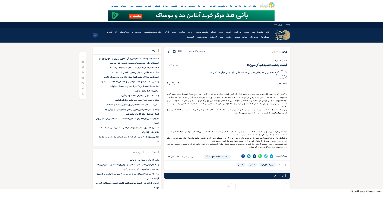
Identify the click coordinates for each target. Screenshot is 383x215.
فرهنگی (123, 6)
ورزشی (183, 6)
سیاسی (192, 6)
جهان (131, 6)
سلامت (139, 6)
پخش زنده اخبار (249, 6)
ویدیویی (114, 6)
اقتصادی (174, 6)
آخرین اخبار (202, 6)
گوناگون (156, 6)
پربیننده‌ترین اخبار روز (218, 6)
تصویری (148, 6)
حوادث (165, 6)
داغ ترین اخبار (235, 6)
